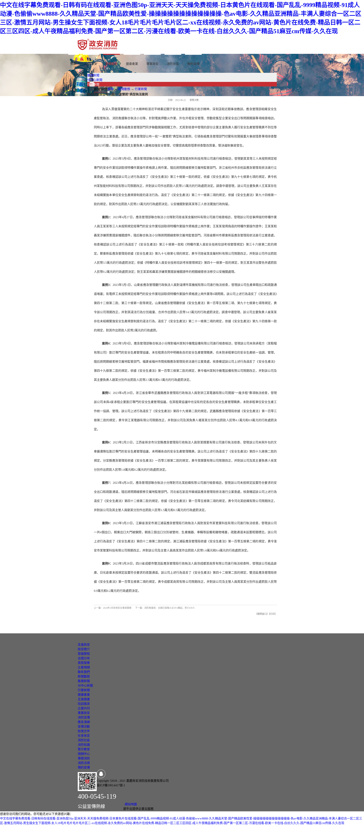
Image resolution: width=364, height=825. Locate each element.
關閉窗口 (262, 614)
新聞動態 (124, 89)
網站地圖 (130, 804)
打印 (272, 614)
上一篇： (112, 608)
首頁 (74, 63)
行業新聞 (141, 89)
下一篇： (165, 608)
